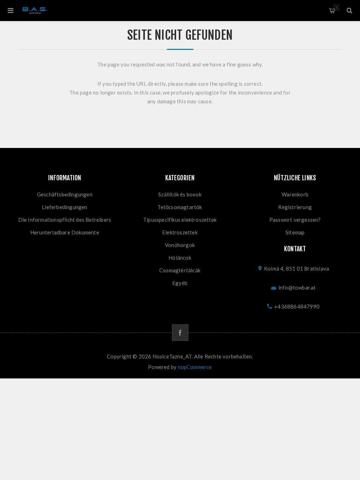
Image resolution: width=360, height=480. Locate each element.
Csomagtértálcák (179, 270)
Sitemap (294, 232)
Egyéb (179, 283)
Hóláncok (179, 257)
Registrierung (295, 207)
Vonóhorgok (180, 245)
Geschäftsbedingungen (64, 194)
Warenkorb (336, 7)
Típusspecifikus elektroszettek (180, 219)
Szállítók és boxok (179, 194)
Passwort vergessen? (295, 219)
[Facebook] (180, 332)
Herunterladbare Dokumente (64, 232)
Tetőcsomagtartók (180, 207)
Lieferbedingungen (64, 207)
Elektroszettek (180, 232)
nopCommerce (195, 367)
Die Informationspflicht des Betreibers (64, 219)
